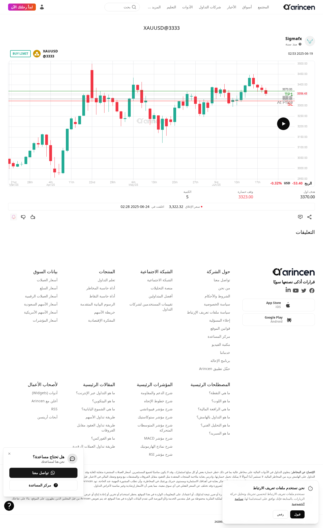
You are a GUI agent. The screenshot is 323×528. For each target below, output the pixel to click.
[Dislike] (23, 217)
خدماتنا (225, 352)
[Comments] (300, 217)
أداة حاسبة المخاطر (100, 288)
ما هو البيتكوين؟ (103, 400)
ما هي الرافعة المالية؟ (214, 409)
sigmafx (293, 38)
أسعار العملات (47, 279)
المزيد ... (154, 7)
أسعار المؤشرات (45, 320)
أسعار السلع (49, 288)
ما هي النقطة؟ (219, 392)
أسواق (247, 7)
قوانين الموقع (220, 328)
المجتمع (263, 7)
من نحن (224, 288)
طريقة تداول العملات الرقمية (93, 446)
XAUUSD (50, 51)
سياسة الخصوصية (217, 304)
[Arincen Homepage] (299, 7)
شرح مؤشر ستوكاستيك (155, 417)
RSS (54, 409)
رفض (280, 514)
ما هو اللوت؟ (220, 400)
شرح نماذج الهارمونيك (156, 446)
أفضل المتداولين (161, 296)
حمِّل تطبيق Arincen (214, 368)
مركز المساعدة (219, 336)
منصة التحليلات (162, 288)
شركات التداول (210, 7)
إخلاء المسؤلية (219, 320)
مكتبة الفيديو (221, 344)
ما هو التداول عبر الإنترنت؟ (95, 392)
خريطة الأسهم (104, 312)
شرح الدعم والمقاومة (157, 392)
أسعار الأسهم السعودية (41, 304)
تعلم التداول (106, 279)
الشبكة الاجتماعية (160, 279)
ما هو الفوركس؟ (103, 438)
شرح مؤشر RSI (161, 454)
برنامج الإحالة (220, 360)
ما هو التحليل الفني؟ (215, 425)
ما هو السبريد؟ (219, 433)
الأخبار (231, 7)
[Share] (309, 217)
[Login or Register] (42, 7)
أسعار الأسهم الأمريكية (41, 312)
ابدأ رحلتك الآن (22, 7)
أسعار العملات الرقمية (41, 296)
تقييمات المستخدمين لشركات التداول (151, 307)
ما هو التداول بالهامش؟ (213, 417)
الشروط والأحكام (217, 296)
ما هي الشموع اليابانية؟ (98, 409)
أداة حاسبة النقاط (102, 296)
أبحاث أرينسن (47, 417)
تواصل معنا (222, 279)
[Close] (9, 454)
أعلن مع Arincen (45, 400)
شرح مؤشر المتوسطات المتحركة (155, 427)
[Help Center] (9, 506)
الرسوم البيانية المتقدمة (97, 304)
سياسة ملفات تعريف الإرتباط (208, 312)
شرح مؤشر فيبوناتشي (156, 409)
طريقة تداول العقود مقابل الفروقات (96, 427)
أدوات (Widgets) (45, 392)
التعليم (171, 7)
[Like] (32, 217)
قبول (297, 514)
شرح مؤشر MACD (158, 438)
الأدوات (187, 7)
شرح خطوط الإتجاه (158, 400)
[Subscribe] (13, 217)
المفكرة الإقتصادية (101, 320)
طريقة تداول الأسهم (100, 417)
